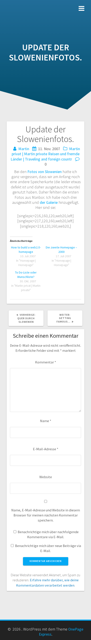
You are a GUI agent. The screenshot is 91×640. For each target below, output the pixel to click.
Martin (23, 148)
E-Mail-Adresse (45, 449)
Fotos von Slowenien (44, 171)
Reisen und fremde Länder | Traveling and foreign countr (45, 156)
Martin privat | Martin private (46, 151)
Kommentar (45, 362)
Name (45, 421)
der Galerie (49, 202)
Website (45, 477)
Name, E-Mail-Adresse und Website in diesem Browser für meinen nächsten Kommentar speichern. (45, 515)
